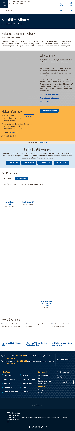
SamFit (40, 378)
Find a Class (44, 102)
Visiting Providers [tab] (21, 178)
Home (2, 11)
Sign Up (65, 382)
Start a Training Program (49, 98)
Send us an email (64, 359)
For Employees (42, 390)
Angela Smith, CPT (28, 202)
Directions (29, 116)
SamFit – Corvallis (29, 162)
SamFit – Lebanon (45, 162)
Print (72, 11)
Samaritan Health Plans (44, 375)
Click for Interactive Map (49, 111)
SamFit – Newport (61, 162)
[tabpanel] (37, 247)
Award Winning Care (37, 405)
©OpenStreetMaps (42, 142)
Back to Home (64, 11)
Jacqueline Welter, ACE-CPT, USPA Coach (47, 304)
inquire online (10, 358)
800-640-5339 (22, 361)
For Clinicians (42, 393)
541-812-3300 (14, 132)
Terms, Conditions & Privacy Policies (59, 417)
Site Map (48, 417)
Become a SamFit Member (50, 94)
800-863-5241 (21, 356)
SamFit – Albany (13, 162)
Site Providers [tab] (8, 178)
